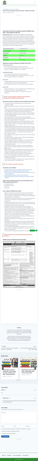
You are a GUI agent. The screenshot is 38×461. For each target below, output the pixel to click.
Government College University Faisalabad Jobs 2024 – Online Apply (18, 169)
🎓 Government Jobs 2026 (7, 9)
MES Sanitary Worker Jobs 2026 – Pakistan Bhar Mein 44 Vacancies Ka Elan (28, 371)
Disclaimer (9, 455)
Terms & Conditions (17, 455)
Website (27, 426)
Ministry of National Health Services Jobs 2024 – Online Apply (28, 348)
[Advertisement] (19, 22)
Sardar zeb (5, 398)
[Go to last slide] (3, 368)
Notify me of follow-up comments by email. (10, 431)
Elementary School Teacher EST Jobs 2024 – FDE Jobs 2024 (16, 170)
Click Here (17, 196)
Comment (4, 412)
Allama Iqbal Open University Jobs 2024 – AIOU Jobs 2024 (16, 175)
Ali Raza (5, 12)
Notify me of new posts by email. (8, 433)
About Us (4, 455)
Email (15, 426)
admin (2, 389)
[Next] (35, 368)
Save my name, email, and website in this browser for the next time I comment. (16, 428)
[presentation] (9, 362)
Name (3, 426)
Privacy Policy (25, 455)
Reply (35, 398)
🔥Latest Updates (16, 9)
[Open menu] (35, 2)
